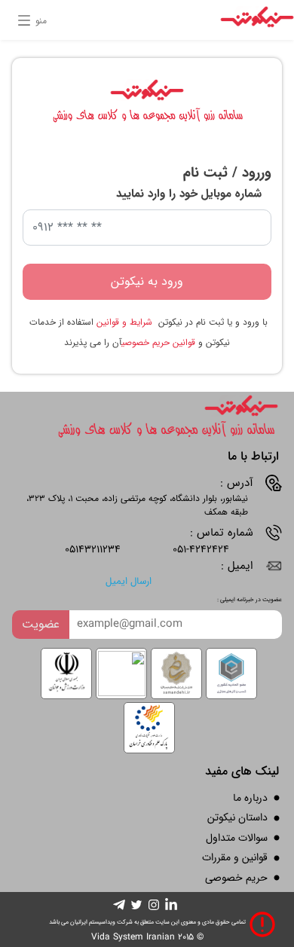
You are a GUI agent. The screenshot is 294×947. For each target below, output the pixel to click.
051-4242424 (201, 550)
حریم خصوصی (236, 878)
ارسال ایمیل (129, 581)
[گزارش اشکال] (262, 924)
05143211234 (93, 550)
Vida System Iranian (133, 936)
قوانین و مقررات (235, 857)
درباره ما (250, 798)
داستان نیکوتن (237, 817)
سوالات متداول (237, 838)
